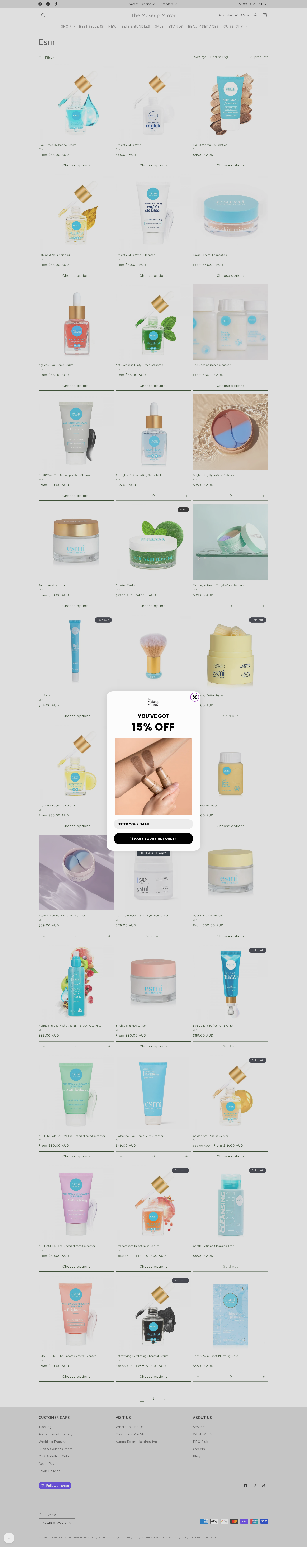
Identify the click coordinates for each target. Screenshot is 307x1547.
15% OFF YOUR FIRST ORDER (153, 838)
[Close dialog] (194, 697)
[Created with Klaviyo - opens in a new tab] (153, 853)
